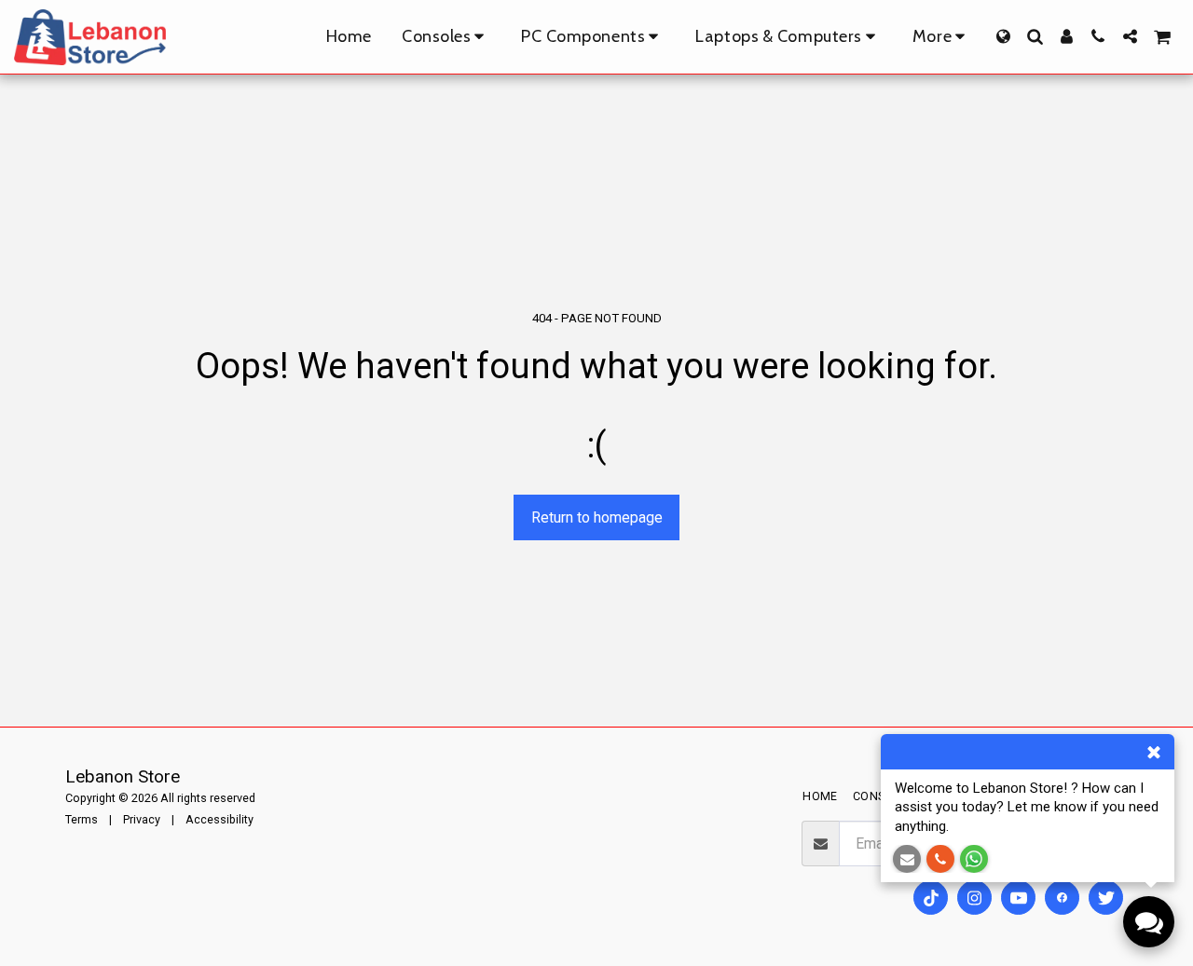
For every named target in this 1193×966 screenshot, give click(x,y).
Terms (81, 819)
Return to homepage (597, 517)
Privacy (141, 819)
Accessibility (219, 819)
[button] (1034, 36)
